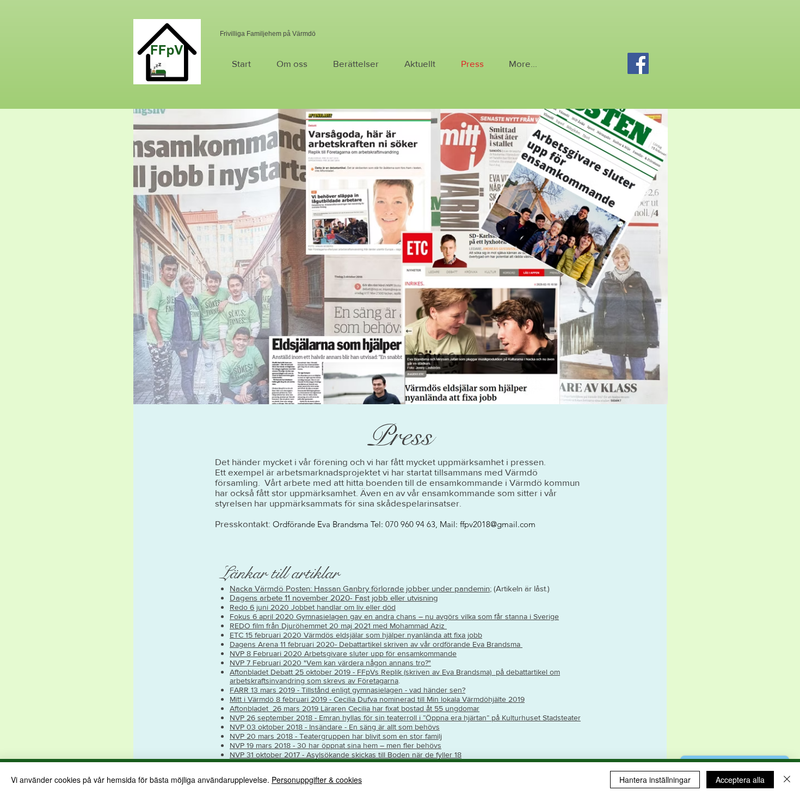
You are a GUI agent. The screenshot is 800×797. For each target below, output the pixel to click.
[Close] (786, 779)
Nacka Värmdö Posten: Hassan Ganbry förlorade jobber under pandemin (360, 588)
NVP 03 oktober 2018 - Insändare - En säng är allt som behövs (335, 726)
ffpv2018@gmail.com (498, 524)
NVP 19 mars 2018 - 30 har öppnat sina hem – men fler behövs (335, 745)
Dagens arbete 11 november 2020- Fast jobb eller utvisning (334, 597)
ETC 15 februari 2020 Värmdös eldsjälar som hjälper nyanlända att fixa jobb (356, 635)
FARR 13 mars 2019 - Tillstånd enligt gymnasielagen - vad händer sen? (347, 689)
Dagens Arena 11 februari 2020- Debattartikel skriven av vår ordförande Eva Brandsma (376, 644)
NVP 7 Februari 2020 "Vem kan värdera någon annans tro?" (330, 662)
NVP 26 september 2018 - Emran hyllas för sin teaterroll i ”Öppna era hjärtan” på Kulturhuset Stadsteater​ (405, 717)
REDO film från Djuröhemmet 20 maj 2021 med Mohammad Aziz (338, 625)
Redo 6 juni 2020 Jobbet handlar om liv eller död (313, 607)
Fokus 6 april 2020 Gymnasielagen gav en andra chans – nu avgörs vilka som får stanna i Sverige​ (394, 616)
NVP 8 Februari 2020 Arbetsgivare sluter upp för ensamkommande (343, 653)
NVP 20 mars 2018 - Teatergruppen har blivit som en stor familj (336, 736)
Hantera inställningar (655, 779)
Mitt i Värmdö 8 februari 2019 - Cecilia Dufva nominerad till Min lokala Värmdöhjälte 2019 (377, 699)
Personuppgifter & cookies (317, 779)
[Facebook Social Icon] (638, 63)
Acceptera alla (740, 779)
